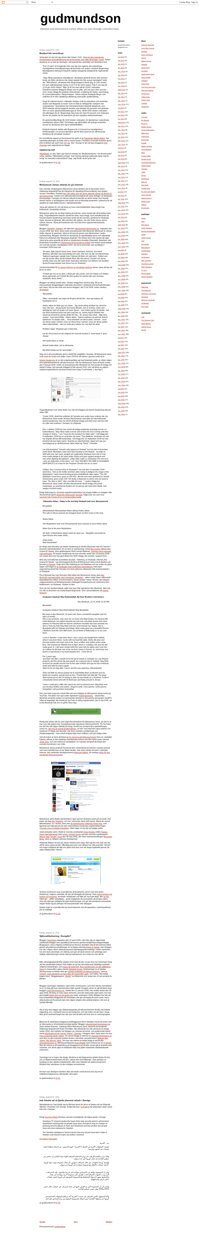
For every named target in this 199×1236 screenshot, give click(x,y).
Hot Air (143, 330)
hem (76, 1222)
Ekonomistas (145, 273)
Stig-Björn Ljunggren (148, 294)
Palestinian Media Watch (94, 138)
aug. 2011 (121, 188)
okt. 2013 (121, 97)
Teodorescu (145, 257)
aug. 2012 (121, 144)
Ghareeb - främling (55, 229)
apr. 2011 (121, 199)
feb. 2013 (121, 126)
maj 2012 (121, 155)
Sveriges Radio (51, 1117)
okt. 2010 (121, 217)
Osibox (143, 204)
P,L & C (144, 270)
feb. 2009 (121, 268)
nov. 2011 (121, 177)
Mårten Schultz (146, 146)
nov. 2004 (121, 374)
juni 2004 (121, 392)
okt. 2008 (121, 283)
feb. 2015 (121, 64)
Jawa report (145, 68)
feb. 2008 (121, 312)
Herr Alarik (144, 185)
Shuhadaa (43, 290)
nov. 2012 (121, 133)
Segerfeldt (145, 244)
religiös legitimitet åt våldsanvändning (84, 971)
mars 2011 (121, 203)
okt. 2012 (121, 137)
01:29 (58, 914)
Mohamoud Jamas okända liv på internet (61, 184)
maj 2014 (121, 82)
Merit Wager (145, 247)
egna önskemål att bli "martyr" (52, 1036)
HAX (143, 221)
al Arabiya (85, 1107)
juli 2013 (121, 108)
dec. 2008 (121, 276)
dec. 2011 (121, 173)
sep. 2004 (121, 381)
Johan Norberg (146, 228)
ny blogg (107, 1043)
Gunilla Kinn (145, 188)
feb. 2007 (121, 356)
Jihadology (145, 106)
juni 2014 (121, 79)
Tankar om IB (146, 159)
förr (107, 897)
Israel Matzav (146, 323)
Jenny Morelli (146, 195)
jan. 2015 (121, 68)
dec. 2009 (121, 232)
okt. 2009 (121, 239)
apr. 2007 (121, 348)
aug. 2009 (121, 246)
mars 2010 (121, 225)
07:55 (58, 1203)
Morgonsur (145, 140)
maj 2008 (121, 301)
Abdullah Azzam (76, 969)
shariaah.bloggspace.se (101, 1036)
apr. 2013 (121, 119)
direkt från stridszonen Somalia (69, 495)
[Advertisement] (75, 41)
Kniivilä (143, 143)
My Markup (145, 120)
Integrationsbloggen (148, 162)
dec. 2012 (121, 130)
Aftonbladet (44, 154)
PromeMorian (146, 290)
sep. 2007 (121, 330)
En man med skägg (148, 192)
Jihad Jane (44, 742)
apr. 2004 (121, 400)
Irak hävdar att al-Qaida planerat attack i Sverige (64, 1100)
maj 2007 (121, 345)
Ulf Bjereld (145, 303)
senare (42, 1222)
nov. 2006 (121, 367)
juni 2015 (121, 57)
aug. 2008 (121, 290)
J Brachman (145, 97)
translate (52, 1139)
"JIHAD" (68, 976)
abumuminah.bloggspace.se (87, 229)
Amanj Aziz (97, 824)
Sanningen (51, 940)
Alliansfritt (144, 287)
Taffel (143, 172)
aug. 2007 (121, 334)
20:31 (58, 1078)
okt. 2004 (121, 378)
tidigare (109, 1222)
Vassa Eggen (146, 165)
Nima (143, 153)
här (68, 143)
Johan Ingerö (146, 238)
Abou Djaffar (145, 77)
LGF (142, 317)
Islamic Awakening (47, 360)
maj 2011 (121, 195)
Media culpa (145, 201)
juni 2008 (121, 297)
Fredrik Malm (145, 251)
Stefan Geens (146, 127)
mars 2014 (121, 89)
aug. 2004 (121, 385)
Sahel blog (145, 84)
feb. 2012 (121, 166)
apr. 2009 (121, 261)
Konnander (145, 208)
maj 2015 (121, 60)
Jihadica (144, 51)
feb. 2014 (121, 93)
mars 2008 (121, 308)
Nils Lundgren (146, 260)
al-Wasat (144, 80)
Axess (143, 218)
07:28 (58, 163)
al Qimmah (51, 564)
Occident (144, 71)
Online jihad (145, 100)
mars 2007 (121, 352)
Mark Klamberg (146, 267)
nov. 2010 (121, 214)
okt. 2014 (121, 75)
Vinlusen (144, 169)
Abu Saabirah (57, 821)
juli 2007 (121, 338)
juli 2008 (121, 294)
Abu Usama (95, 549)
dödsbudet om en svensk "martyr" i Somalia (63, 1033)
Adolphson (145, 179)
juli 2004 (121, 389)
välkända (89, 824)
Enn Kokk (144, 306)
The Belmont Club (147, 320)
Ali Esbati (144, 297)
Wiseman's (145, 133)
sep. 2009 (121, 243)
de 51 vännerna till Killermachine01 (81, 737)
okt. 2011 (121, 181)
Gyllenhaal (145, 136)
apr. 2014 (121, 86)
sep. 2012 (121, 141)
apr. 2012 (121, 159)
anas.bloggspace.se (48, 1043)
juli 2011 (121, 192)
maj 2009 (121, 257)
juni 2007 (121, 341)
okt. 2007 (121, 327)
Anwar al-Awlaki (93, 947)
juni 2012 (121, 152)
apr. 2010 (121, 221)
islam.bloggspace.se (55, 990)
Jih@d (143, 58)
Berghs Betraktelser (148, 231)
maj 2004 (121, 396)
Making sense (146, 61)
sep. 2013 (121, 101)
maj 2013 (121, 115)
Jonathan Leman (147, 264)
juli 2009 (121, 250)
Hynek (143, 175)
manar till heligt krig (71, 967)
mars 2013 (121, 122)
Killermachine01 (86, 696)
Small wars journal (147, 74)
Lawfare (144, 103)
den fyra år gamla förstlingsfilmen (62, 729)
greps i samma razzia (72, 834)
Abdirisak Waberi (81, 752)
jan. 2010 (121, 228)
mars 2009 (121, 265)
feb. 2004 (121, 407)
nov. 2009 (121, 235)
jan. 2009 (121, 272)
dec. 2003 (121, 414)
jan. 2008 (121, 316)
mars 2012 (121, 163)
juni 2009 (121, 254)
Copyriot (144, 117)
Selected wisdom (147, 90)
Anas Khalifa (89, 832)
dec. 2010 (121, 210)
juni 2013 (121, 111)
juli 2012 (121, 148)
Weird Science (146, 198)
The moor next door (148, 87)
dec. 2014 (121, 71)
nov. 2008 (121, 279)
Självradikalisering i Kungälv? (55, 936)
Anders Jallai (145, 156)
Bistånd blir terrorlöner (51, 53)
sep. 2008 (121, 287)
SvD (142, 241)
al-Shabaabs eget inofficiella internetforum (75, 567)
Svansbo (144, 254)
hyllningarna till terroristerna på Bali (75, 243)
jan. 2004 (121, 411)
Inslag (143, 234)
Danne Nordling (147, 277)
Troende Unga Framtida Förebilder (54, 828)
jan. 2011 (121, 206)
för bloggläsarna (77, 824)
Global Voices (146, 327)
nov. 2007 (121, 323)
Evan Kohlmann (147, 55)
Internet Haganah (147, 45)
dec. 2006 (121, 363)
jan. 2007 (121, 360)
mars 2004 (121, 403)
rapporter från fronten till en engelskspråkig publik (60, 497)
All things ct (145, 94)
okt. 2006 (121, 370)
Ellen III (144, 182)
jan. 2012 (121, 170)
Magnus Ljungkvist (148, 300)
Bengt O (144, 123)
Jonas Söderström (147, 130)
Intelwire (144, 64)
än (105, 897)
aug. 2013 (121, 104)
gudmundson (80, 18)
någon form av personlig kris (61, 995)
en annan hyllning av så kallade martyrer (75, 267)
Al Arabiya (43, 1139)
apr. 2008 (121, 305)
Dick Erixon (145, 225)
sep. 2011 (121, 184)
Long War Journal (147, 48)
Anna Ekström (146, 149)
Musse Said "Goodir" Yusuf (50, 837)
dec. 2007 (121, 319)
